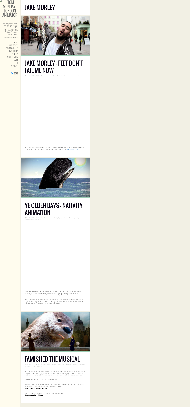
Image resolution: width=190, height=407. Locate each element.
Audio (41, 217)
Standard (54, 364)
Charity (15, 54)
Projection (49, 364)
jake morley (66, 75)
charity (76, 217)
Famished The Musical (52, 359)
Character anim (11, 57)
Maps (16, 59)
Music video (48, 75)
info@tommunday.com (11, 37)
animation (60, 75)
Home (16, 42)
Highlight (42, 75)
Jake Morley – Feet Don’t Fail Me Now (54, 67)
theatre (38, 366)
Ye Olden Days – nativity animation (54, 209)
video (78, 75)
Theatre (59, 364)
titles (36, 219)
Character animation (48, 217)
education (81, 217)
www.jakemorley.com (72, 149)
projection (33, 366)
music (32, 219)
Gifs (16, 62)
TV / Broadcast (12, 48)
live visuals (27, 366)
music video (73, 75)
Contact (14, 65)
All (38, 75)
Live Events (13, 45)
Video (53, 75)
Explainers (13, 51)
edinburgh (75, 364)
